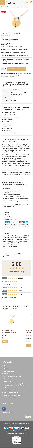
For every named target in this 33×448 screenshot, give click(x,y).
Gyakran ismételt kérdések (11, 392)
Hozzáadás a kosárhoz (17, 69)
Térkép (5, 61)
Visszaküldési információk (11, 390)
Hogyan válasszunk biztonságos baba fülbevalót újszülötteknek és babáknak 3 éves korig (16, 385)
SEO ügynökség (16, 444)
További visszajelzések (10, 297)
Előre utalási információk (11, 379)
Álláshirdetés (7, 381)
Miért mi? (6, 373)
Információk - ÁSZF (9, 371)
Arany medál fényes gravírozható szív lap (9, 331)
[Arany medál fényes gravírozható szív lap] (12, 320)
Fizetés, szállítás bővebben (18, 52)
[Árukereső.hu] (16, 438)
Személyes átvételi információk (12, 376)
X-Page (14, 425)
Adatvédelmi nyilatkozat (10, 398)
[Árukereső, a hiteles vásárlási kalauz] (28, 417)
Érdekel (5, 341)
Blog (5, 366)
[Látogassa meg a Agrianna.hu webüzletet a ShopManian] (16, 436)
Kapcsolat (6, 368)
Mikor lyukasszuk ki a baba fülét (13, 395)
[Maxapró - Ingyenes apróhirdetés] (16, 442)
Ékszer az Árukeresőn (16, 439)
